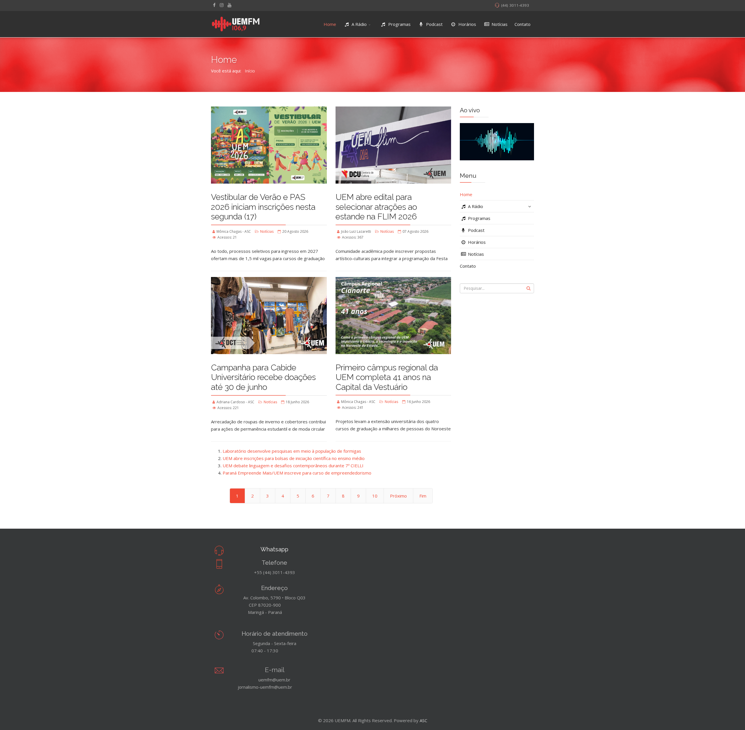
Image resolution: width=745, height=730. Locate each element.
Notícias (499, 24)
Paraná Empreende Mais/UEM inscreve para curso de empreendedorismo (297, 473)
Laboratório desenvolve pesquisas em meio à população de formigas (292, 451)
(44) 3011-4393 (515, 5)
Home (330, 24)
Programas (399, 24)
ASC (423, 720)
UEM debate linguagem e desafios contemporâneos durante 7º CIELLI (293, 465)
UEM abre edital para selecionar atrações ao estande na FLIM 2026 (376, 206)
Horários (466, 24)
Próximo (398, 496)
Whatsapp (274, 549)
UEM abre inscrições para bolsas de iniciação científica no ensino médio (294, 458)
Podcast (434, 24)
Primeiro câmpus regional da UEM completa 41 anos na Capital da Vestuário (387, 377)
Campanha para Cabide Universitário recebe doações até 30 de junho (263, 377)
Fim (422, 496)
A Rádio (358, 24)
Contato (523, 24)
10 (374, 496)
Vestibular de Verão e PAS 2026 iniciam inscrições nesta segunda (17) (263, 206)
